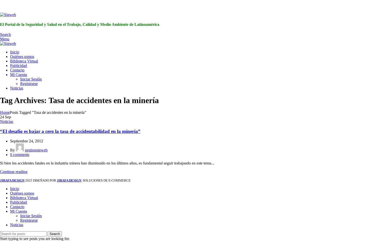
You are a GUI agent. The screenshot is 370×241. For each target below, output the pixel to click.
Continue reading (13, 172)
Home (5, 112)
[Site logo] (8, 15)
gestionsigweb (36, 150)
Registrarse (29, 84)
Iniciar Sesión (31, 79)
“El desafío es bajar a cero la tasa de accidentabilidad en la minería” (70, 131)
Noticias (6, 121)
